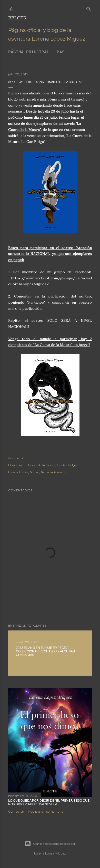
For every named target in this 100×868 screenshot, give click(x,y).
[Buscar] (89, 8)
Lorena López (18, 472)
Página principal (28, 52)
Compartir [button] (16, 458)
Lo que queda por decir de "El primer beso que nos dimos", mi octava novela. (48, 802)
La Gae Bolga (67, 465)
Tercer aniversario (53, 472)
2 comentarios (46, 662)
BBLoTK (17, 17)
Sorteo (34, 472)
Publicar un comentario (45, 811)
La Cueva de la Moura (39, 465)
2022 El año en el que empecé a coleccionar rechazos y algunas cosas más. (45, 651)
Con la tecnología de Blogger (54, 844)
